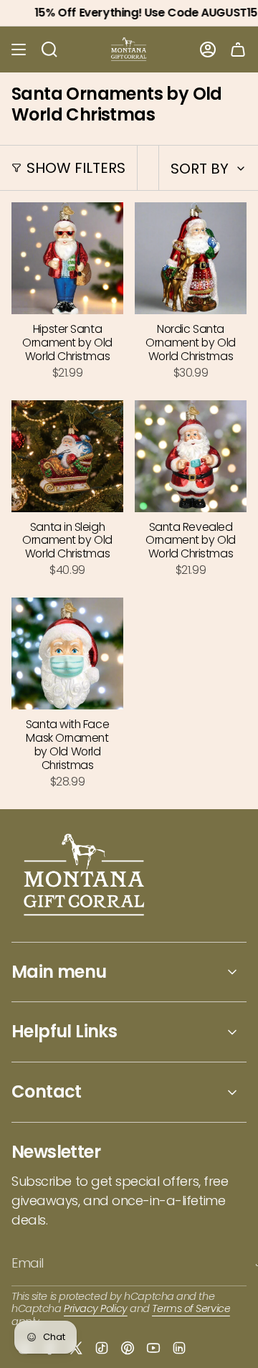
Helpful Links (64, 1031)
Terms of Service (191, 1308)
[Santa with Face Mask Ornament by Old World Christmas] (67, 653)
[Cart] (238, 49)
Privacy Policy (96, 1308)
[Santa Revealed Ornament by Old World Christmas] (191, 456)
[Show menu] (18, 49)
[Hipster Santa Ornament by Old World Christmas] (67, 258)
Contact (46, 1091)
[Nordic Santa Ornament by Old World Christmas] (191, 258)
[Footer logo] (84, 876)
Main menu (59, 971)
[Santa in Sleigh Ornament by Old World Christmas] (67, 456)
